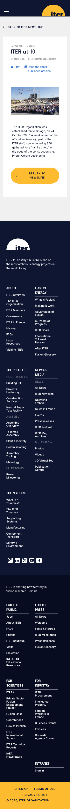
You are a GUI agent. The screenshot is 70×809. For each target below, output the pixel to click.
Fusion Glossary (45, 354)
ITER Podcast (43, 427)
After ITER (41, 348)
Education (12, 653)
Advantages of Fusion (44, 313)
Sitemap (21, 789)
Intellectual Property (42, 703)
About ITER (13, 622)
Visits (10, 647)
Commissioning (16, 447)
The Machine (16, 493)
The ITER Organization (14, 303)
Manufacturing (15, 527)
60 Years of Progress (42, 323)
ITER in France (15, 322)
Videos (39, 454)
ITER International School (14, 735)
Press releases (44, 421)
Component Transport (14, 535)
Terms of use (45, 789)
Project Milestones (13, 476)
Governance (14, 316)
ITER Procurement (43, 694)
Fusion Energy (41, 291)
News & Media (41, 373)
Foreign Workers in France (42, 714)
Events (39, 415)
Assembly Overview (12, 424)
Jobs (9, 616)
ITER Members (15, 310)
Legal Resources (13, 342)
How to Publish (16, 726)
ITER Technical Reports (16, 746)
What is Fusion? (45, 299)
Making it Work (44, 305)
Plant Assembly (16, 441)
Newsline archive (41, 401)
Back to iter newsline (25, 27)
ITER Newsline (44, 394)
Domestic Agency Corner (45, 737)
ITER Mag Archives (41, 435)
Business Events (45, 723)
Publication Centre (42, 468)
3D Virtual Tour (44, 460)
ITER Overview (15, 295)
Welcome (41, 622)
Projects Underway (13, 391)
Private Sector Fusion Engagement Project (15, 703)
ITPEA (10, 692)
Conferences (14, 720)
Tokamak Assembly (12, 433)
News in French (45, 409)
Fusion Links (14, 714)
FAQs (9, 334)
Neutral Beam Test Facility (15, 409)
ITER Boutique (15, 641)
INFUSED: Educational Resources (14, 662)
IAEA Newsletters (14, 755)
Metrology (13, 462)
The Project (16, 370)
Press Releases (45, 641)
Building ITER (15, 383)
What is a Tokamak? (13, 502)
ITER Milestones (45, 635)
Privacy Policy (35, 795)
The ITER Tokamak (12, 511)
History (11, 328)
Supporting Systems (13, 520)
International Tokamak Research (43, 339)
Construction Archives (14, 400)
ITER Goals (42, 330)
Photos (39, 448)
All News (40, 387)
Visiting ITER (14, 349)
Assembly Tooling (12, 455)
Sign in (39, 770)
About (11, 288)
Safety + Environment (14, 544)
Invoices (40, 729)
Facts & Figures (45, 628)
